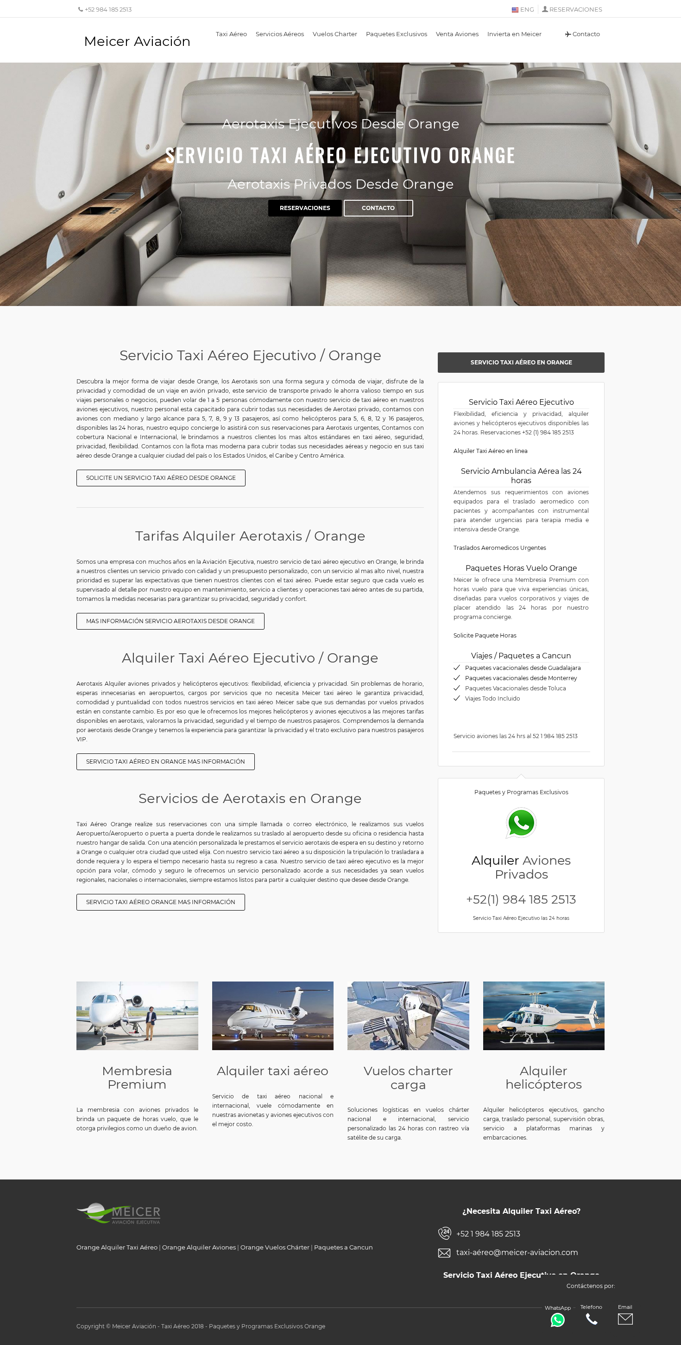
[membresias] (137, 1016)
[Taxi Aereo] (273, 1016)
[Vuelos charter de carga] (408, 1016)
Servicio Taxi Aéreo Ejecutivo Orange (340, 154)
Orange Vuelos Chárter (274, 1247)
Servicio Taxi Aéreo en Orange (521, 362)
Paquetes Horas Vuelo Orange (521, 568)
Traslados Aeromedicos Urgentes (500, 547)
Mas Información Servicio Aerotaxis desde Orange (170, 621)
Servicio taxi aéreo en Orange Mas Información (165, 761)
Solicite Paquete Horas (485, 635)
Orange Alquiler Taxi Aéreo (117, 1247)
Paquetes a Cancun (343, 1247)
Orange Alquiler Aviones (199, 1247)
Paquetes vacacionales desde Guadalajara (523, 667)
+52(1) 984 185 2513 (521, 899)
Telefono (591, 1307)
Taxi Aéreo (231, 34)
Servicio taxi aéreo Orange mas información (160, 902)
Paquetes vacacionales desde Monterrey (521, 678)
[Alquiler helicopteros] (544, 1016)
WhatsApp (558, 1308)
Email (625, 1307)
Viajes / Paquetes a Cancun (521, 655)
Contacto (586, 34)
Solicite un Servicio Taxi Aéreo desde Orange (161, 477)
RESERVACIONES (575, 9)
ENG (526, 9)
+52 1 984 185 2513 (488, 1234)
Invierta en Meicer (514, 34)
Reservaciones (305, 207)
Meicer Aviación (137, 41)
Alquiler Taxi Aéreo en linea (491, 450)
